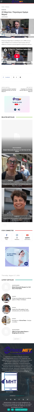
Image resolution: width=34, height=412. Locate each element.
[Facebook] (6, 399)
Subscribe (27, 234)
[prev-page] (3, 225)
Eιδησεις (7, 7)
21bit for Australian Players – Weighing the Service (20, 332)
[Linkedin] (14, 399)
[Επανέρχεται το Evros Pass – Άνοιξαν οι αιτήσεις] (6, 320)
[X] (27, 399)
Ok (8, 409)
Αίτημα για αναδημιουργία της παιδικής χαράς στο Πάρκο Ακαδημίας (17, 185)
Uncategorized (16, 147)
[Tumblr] (23, 399)
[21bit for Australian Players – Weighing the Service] (6, 331)
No (12, 409)
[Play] (15, 109)
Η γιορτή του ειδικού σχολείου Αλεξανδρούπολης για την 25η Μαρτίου (9, 90)
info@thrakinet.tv (20, 395)
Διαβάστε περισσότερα (21, 409)
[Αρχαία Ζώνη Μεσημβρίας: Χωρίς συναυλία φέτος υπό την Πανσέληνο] (17, 205)
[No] (32, 406)
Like (7, 234)
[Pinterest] (19, 399)
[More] (20, 77)
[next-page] (5, 225)
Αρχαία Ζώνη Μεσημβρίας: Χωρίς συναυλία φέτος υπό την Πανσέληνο (17, 219)
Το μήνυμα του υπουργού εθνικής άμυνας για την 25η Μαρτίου (26, 90)
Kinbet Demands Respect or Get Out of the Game (17, 150)
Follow (17, 234)
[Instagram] (10, 399)
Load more (16, 339)
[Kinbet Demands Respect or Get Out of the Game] (17, 137)
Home (3, 7)
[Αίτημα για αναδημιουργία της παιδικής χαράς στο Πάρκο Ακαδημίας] (17, 171)
